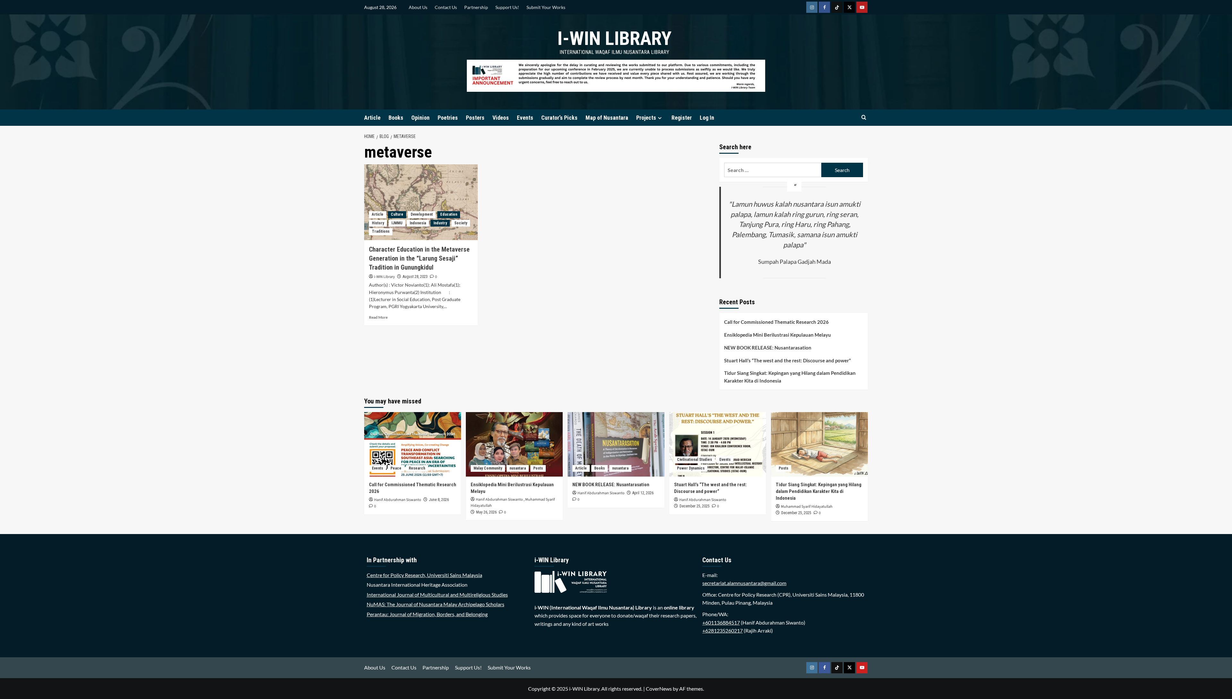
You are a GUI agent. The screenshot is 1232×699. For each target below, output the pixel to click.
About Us (418, 7)
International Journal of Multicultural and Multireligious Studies (437, 594)
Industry (440, 223)
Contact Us (446, 7)
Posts (538, 468)
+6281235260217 (722, 630)
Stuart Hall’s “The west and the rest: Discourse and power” (787, 360)
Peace (395, 468)
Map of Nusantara (607, 117)
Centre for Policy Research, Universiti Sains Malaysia (424, 575)
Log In (707, 117)
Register (682, 117)
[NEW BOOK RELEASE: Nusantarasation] (616, 444)
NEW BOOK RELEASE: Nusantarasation (767, 347)
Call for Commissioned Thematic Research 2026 (776, 322)
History (378, 223)
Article (372, 117)
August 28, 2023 (415, 276)
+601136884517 (721, 622)
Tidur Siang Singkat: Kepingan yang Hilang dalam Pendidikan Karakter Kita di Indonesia (790, 377)
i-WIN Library (614, 38)
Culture (397, 214)
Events (525, 117)
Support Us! (507, 7)
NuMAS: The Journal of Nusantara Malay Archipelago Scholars (435, 604)
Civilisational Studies (694, 459)
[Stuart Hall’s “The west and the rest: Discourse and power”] (717, 444)
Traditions (380, 231)
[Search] (864, 117)
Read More (378, 317)
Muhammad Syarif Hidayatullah (807, 506)
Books (396, 117)
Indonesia (418, 223)
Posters (475, 117)
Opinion (420, 117)
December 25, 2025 (695, 506)
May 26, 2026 (486, 512)
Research (417, 468)
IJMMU (396, 223)
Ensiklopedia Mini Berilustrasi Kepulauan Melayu (777, 335)
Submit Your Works (545, 7)
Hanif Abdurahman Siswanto (397, 500)
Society (460, 223)
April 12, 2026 (643, 493)
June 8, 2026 (439, 499)
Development (422, 214)
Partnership (476, 7)
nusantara (517, 468)
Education (448, 214)
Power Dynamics (691, 468)
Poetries (448, 117)
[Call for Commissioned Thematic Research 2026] (412, 444)
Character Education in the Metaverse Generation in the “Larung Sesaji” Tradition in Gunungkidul (419, 258)
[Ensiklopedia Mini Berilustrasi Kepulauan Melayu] (514, 444)
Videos (500, 117)
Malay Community (488, 468)
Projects (646, 117)
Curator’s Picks (559, 117)
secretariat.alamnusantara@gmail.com (744, 583)
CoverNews (659, 689)
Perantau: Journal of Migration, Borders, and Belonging (427, 614)
